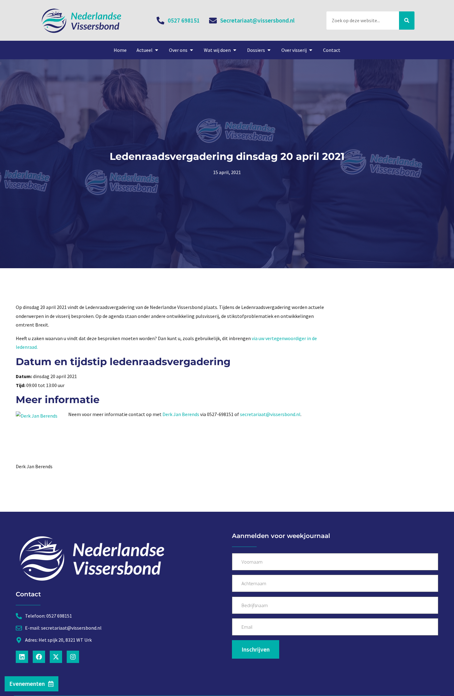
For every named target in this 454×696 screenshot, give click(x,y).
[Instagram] (73, 657)
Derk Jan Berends (180, 414)
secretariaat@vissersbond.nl (270, 414)
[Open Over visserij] (310, 50)
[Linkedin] (22, 657)
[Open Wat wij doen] (234, 50)
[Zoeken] (406, 20)
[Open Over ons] (191, 50)
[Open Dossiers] (269, 50)
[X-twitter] (56, 657)
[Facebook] (39, 657)
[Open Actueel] (156, 50)
